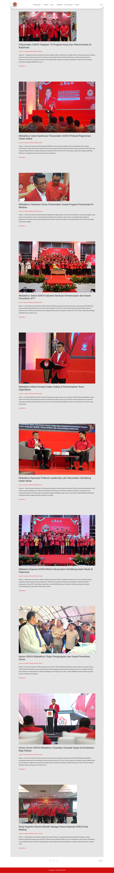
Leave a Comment (24, 51)
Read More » (22, 66)
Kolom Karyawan (69, 4)
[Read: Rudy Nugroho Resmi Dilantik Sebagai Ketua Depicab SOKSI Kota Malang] (48, 804)
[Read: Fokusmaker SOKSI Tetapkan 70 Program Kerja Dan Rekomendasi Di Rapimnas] (47, 26)
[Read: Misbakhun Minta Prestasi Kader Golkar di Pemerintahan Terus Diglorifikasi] (57, 358)
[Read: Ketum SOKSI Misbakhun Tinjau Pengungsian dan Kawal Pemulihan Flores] (57, 629)
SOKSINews (60, 4)
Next (101, 861)
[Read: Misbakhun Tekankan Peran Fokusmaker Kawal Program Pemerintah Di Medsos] (44, 187)
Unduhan (77, 4)
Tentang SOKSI (36, 4)
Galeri (51, 4)
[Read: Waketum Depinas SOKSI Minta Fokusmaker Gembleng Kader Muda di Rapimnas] (57, 540)
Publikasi (46, 4)
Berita (31, 51)
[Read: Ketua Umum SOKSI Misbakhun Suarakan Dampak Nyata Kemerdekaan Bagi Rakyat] (57, 719)
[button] (101, 5)
